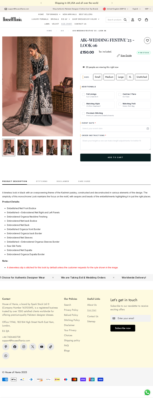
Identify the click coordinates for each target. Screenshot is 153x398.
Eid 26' (64, 19)
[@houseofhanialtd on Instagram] (23, 346)
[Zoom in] (66, 42)
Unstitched (142, 77)
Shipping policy (72, 340)
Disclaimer (69, 325)
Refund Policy (71, 315)
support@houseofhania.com (16, 340)
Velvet (55, 24)
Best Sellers (86, 14)
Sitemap (91, 321)
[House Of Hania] (12, 19)
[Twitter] (32, 346)
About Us (92, 305)
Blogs (67, 350)
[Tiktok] (50, 346)
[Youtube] (41, 346)
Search (67, 305)
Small (97, 77)
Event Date (89, 123)
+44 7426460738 (11, 337)
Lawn (47, 24)
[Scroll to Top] (147, 381)
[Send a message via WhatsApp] (147, 392)
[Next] (112, 3)
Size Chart (66, 24)
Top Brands (52, 14)
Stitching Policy (72, 320)
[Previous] (41, 3)
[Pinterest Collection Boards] (5, 346)
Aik (62, 31)
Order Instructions (94, 135)
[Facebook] (14, 346)
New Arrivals (70, 14)
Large (121, 77)
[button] (146, 19)
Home (41, 14)
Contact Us (80, 24)
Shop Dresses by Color (84, 19)
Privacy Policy (71, 310)
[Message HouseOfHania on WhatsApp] (5, 355)
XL (130, 77)
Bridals (55, 19)
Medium (109, 77)
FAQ (66, 345)
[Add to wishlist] (147, 40)
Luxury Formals (40, 19)
